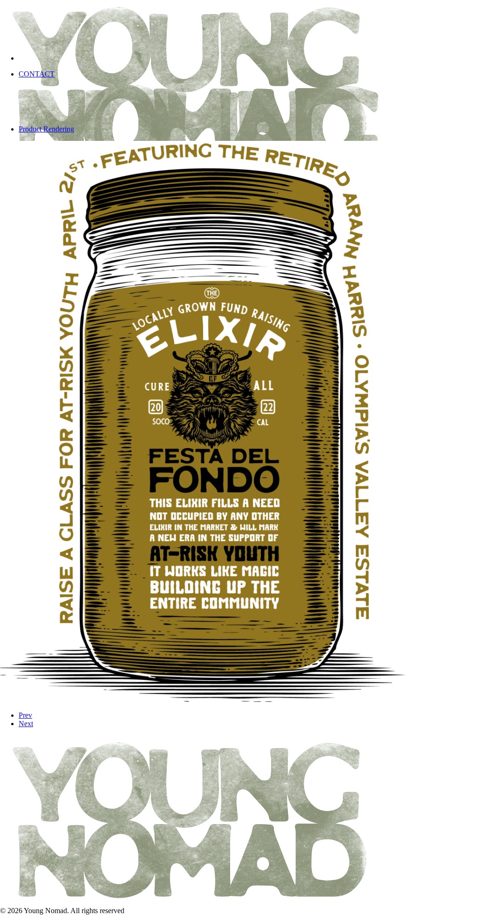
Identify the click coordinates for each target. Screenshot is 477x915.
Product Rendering (46, 129)
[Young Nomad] (238, 23)
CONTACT (37, 74)
